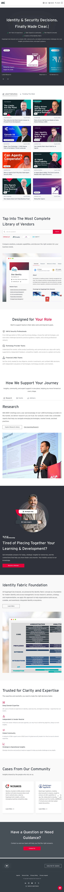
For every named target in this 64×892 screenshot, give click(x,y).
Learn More (11, 606)
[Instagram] (28, 883)
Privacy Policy (34, 875)
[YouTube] (32, 883)
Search (57, 231)
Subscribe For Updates (53, 866)
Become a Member (13, 565)
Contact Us (32, 848)
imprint (18, 875)
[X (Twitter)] (38, 883)
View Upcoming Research (31, 427)
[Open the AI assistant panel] (60, 888)
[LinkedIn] (25, 883)
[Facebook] (35, 883)
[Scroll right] (58, 796)
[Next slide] (7, 79)
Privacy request (44, 875)
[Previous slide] (3, 79)
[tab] (9, 94)
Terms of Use (25, 875)
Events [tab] (21, 398)
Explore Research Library (12, 427)
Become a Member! (39, 74)
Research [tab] (9, 398)
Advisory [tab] (33, 398)
